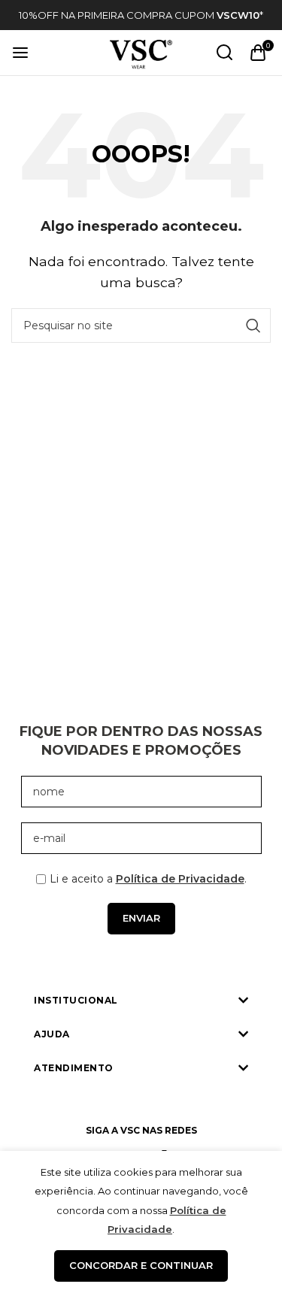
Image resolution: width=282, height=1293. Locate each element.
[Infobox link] (141, 15)
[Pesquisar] (224, 53)
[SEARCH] (253, 325)
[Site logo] (141, 51)
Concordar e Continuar (141, 1265)
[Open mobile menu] (20, 53)
